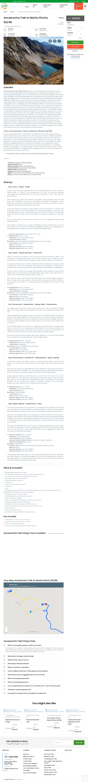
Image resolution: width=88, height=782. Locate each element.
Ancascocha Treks (50, 770)
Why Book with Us (28, 756)
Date (68, 23)
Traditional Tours (47, 6)
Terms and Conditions (30, 763)
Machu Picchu (27, 136)
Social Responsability (30, 766)
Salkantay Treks (49, 756)
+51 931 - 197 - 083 (73, 1)
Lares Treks (47, 767)
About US (35, 6)
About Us (26, 754)
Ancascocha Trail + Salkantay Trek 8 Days (75, 722)
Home (27, 7)
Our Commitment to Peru (31, 768)
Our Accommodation (30, 773)
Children (70, 33)
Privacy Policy (27, 759)
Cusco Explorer (18, 779)
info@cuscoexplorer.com (19, 1)
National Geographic (16, 95)
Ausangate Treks (49, 765)
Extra (80, 38)
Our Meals (26, 770)
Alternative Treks (64, 6)
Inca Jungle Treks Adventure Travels (53, 762)
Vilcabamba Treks (50, 774)
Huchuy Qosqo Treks (50, 772)
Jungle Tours (78, 6)
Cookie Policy (27, 761)
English (83, 1)
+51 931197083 (75, 58)
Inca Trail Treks (49, 754)
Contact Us (75, 47)
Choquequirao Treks (50, 759)
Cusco (12, 12)
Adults (69, 28)
